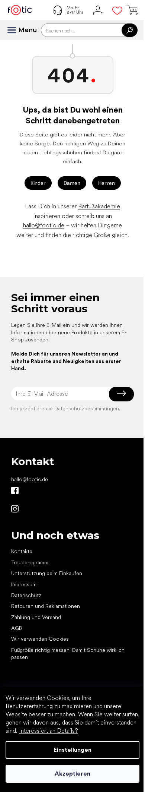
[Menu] (14, 30)
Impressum (23, 584)
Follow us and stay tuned (15, 490)
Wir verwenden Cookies (40, 639)
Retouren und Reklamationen (45, 606)
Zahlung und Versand (36, 617)
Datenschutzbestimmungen (86, 408)
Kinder (38, 183)
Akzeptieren (72, 773)
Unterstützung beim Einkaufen (46, 573)
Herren (106, 183)
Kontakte (21, 551)
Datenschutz (26, 595)
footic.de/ (15, 508)
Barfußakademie (99, 206)
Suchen (130, 30)
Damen (72, 183)
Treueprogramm (29, 562)
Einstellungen (72, 749)
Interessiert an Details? (48, 730)
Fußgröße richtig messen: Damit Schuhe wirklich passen (68, 653)
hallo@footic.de (43, 225)
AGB (16, 628)
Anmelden (121, 393)
